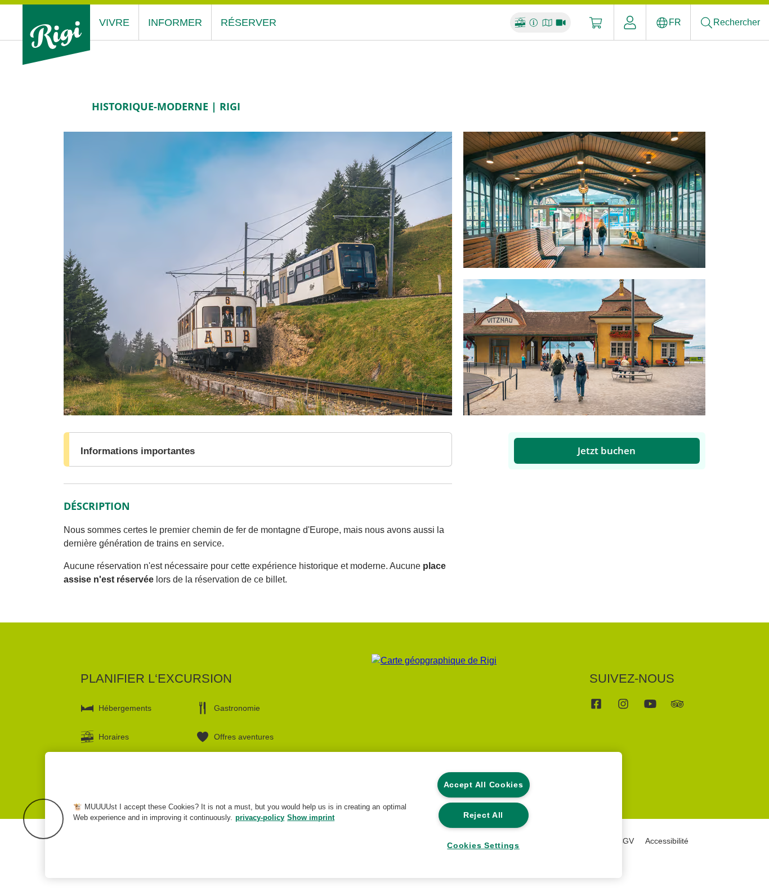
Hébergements (125, 708)
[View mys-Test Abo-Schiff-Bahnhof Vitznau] (584, 347)
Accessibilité (666, 840)
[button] (43, 819)
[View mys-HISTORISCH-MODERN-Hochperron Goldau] (584, 200)
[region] (333, 815)
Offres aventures (244, 736)
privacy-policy (259, 817)
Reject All (483, 814)
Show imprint (310, 817)
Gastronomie (237, 708)
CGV (625, 840)
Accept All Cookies (484, 784)
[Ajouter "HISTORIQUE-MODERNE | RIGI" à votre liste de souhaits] (694, 106)
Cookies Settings (483, 845)
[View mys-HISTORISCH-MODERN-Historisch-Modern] (258, 273)
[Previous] (73, 106)
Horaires (114, 736)
